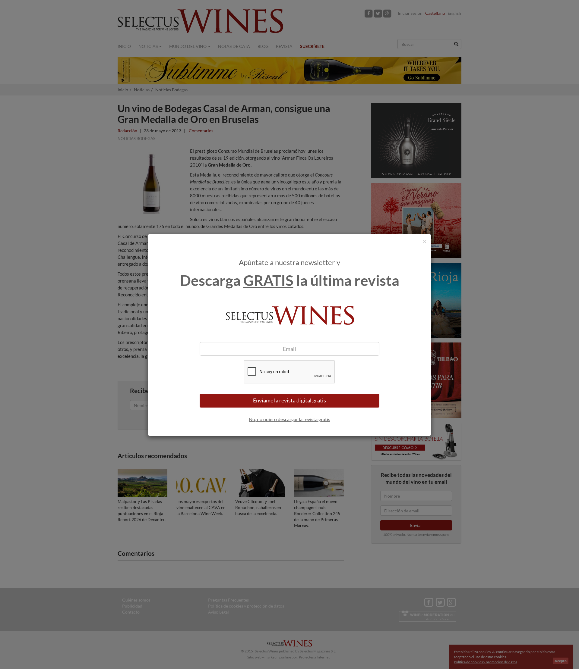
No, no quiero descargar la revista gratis (289, 419)
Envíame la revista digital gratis (289, 400)
